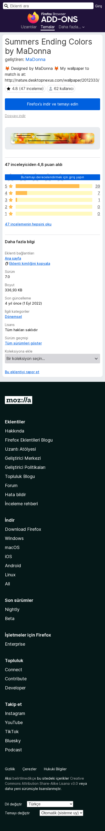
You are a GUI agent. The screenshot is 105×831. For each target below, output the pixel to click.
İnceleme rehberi (21, 503)
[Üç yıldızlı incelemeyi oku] (54, 200)
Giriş (98, 6)
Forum (11, 485)
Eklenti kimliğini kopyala (29, 263)
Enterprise (15, 644)
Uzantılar (29, 26)
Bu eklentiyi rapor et (22, 372)
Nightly (12, 609)
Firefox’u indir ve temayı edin (52, 104)
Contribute (16, 678)
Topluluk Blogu (20, 476)
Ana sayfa (13, 258)
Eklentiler (15, 421)
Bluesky (13, 740)
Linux (10, 574)
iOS (8, 556)
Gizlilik (10, 769)
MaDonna (35, 59)
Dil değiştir (13, 804)
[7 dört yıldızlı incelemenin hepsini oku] (54, 193)
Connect (13, 669)
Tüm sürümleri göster (23, 343)
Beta (9, 618)
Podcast (13, 749)
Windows (14, 538)
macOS (12, 547)
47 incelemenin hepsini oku (28, 224)
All (7, 583)
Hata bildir (15, 494)
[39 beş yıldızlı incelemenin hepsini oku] (54, 186)
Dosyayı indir (15, 116)
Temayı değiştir (17, 813)
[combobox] (48, 5)
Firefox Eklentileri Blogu (29, 440)
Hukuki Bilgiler (55, 769)
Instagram (15, 713)
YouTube (14, 722)
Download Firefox (23, 529)
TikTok (12, 731)
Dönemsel (13, 316)
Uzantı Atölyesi (20, 449)
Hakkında (14, 430)
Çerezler (29, 769)
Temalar (48, 26)
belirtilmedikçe (24, 778)
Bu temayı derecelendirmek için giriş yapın (52, 177)
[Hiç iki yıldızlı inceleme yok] (54, 207)
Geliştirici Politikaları (25, 467)
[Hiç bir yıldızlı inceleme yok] (54, 214)
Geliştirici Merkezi (23, 458)
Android (13, 565)
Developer (15, 687)
